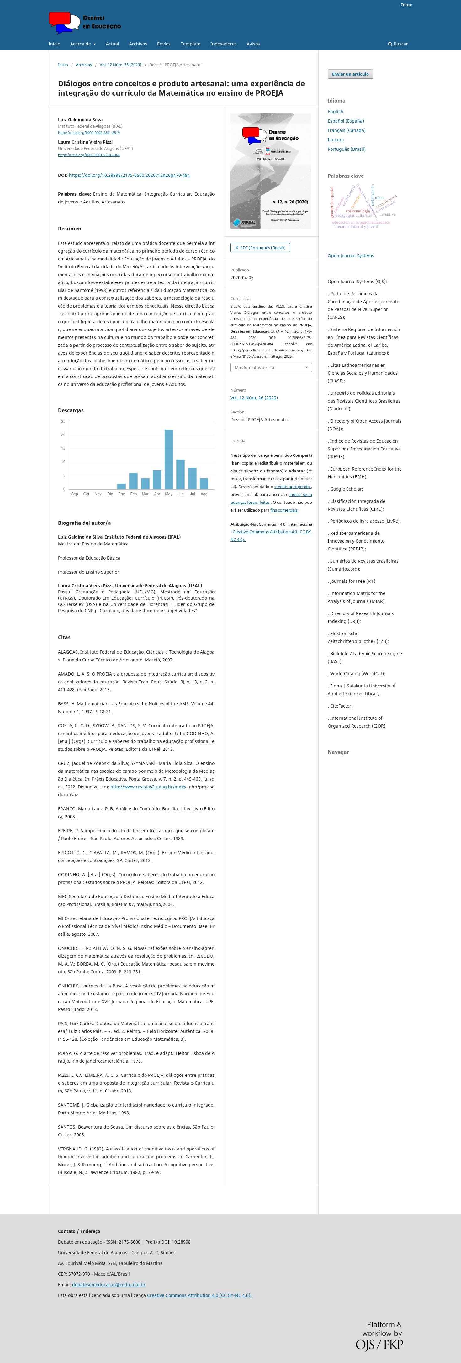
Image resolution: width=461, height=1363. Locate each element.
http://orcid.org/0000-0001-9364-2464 (89, 155)
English (335, 111)
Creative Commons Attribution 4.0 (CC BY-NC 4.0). (200, 1295)
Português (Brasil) (347, 149)
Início (54, 44)
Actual (112, 44)
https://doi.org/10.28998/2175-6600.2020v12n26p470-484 (129, 175)
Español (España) (346, 121)
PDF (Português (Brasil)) (262, 247)
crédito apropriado (292, 486)
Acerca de (81, 44)
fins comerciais (284, 510)
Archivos (138, 44)
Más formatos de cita (254, 367)
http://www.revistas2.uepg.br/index (148, 787)
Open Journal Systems (351, 256)
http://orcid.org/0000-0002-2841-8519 (89, 132)
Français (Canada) (347, 130)
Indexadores (223, 44)
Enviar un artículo (350, 74)
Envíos (164, 44)
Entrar (406, 5)
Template (190, 44)
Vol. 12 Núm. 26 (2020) (120, 64)
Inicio (63, 64)
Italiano (336, 140)
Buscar (400, 44)
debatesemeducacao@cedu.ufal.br (109, 1284)
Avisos (253, 44)
